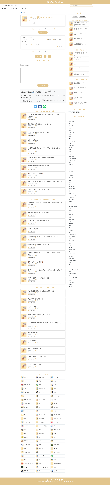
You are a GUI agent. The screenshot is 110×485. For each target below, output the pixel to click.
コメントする (43, 32)
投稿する (43, 85)
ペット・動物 (32, 20)
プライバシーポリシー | (59, 481)
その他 (55, 471)
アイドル (55, 422)
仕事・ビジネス (42, 388)
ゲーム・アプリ (27, 422)
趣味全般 (25, 437)
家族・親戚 (56, 396)
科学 (39, 437)
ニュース (25, 381)
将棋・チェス (56, 429)
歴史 (54, 437)
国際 (39, 384)
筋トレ (40, 452)
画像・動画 (56, 444)
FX (39, 407)
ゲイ (54, 459)
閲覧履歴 (75, 16)
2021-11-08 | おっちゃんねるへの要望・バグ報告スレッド (14, 8)
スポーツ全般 (56, 452)
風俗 (54, 467)
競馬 (39, 463)
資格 (39, 441)
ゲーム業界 (41, 422)
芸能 (39, 381)
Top (21, 12)
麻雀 (39, 429)
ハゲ (24, 459)
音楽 (24, 418)
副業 (54, 388)
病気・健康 (41, 456)
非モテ (40, 396)
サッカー (40, 448)
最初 (33, 29)
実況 (54, 381)
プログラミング (57, 441)
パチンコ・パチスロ (28, 463)
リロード (38, 56)
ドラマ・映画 (56, 414)
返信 (60, 39)
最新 (53, 29)
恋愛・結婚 (26, 392)
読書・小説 (41, 418)
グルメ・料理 (41, 414)
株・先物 (25, 407)
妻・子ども (41, 392)
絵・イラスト (26, 444)
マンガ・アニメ (57, 418)
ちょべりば (36, 45)
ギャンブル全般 (57, 463)
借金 (39, 411)
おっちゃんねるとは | (68, 481)
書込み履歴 (82, 16)
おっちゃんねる (54, 2)
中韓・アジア (26, 384)
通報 (55, 39)
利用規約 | (51, 481)
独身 (54, 392)
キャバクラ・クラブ (43, 467)
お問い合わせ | (45, 481)
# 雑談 (36, 23)
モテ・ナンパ (26, 396)
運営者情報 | (39, 481)
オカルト (25, 467)
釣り (54, 433)
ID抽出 (49, 39)
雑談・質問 (41, 377)
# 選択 (33, 23)
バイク (55, 403)
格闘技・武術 (26, 452)
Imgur (33, 92)
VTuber (55, 426)
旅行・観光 (41, 433)
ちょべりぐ (26, 45)
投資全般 (25, 411)
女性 (54, 384)
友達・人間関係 (27, 399)
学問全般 (25, 441)
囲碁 (24, 433)
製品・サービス (27, 403)
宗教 (39, 444)
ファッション (26, 429)
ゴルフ (55, 448)
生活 (54, 399)
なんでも (25, 377)
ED (39, 459)
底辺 (54, 411)
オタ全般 (25, 426)
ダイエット (26, 456)
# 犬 (29, 23)
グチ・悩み (56, 377)
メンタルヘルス (57, 456)
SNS (24, 388)
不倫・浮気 (26, 471)
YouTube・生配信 (42, 426)
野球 (24, 448)
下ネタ (40, 471)
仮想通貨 (55, 407)
